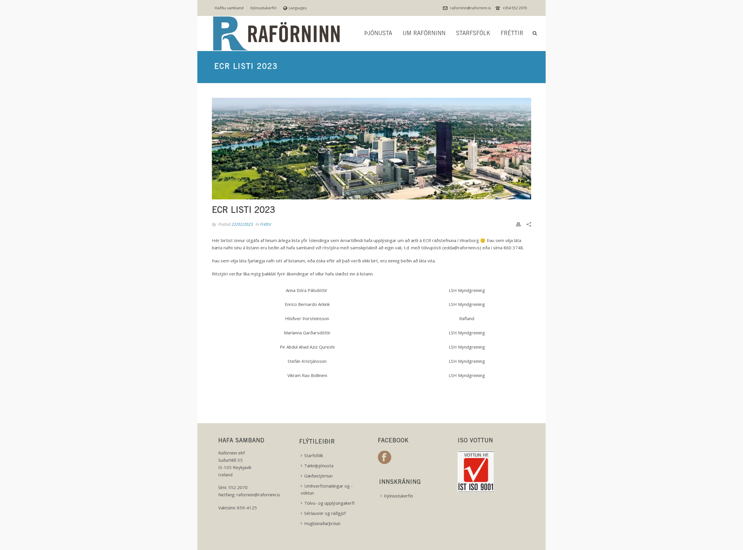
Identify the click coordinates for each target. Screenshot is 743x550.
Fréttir (512, 34)
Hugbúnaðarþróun (322, 523)
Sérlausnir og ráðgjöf (325, 513)
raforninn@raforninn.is (470, 7)
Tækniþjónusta (318, 465)
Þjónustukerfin (398, 496)
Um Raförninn (424, 34)
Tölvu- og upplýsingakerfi (329, 503)
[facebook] (384, 458)
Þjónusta (378, 34)
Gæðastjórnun (318, 476)
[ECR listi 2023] (371, 148)
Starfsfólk (473, 34)
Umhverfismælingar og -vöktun (327, 489)
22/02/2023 (242, 224)
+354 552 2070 (515, 7)
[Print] (518, 224)
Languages (297, 8)
